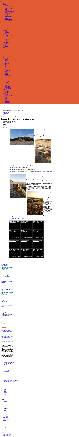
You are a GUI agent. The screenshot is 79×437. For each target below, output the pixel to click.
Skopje (6, 64)
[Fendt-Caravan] (5, 322)
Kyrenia (6, 90)
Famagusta (7, 91)
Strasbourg (7, 24)
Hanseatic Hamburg (8, 8)
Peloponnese (7, 78)
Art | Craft (5, 392)
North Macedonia (6, 63)
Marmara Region (8, 81)
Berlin (6, 7)
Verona (6, 41)
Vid (5, 55)
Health (5, 410)
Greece (4, 69)
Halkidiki (6, 74)
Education (5, 393)
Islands (6, 79)
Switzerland (5, 30)
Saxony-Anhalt (7, 13)
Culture (5, 387)
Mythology (5, 403)
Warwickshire (7, 102)
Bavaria (6, 5)
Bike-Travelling (6, 378)
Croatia (4, 51)
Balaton (6, 29)
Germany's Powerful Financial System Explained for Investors (9, 363)
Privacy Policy (5, 417)
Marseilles (7, 23)
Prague (6, 43)
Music (5, 391)
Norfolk (6, 98)
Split (5, 52)
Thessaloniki (7, 70)
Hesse (6, 9)
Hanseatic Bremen (8, 16)
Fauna (5, 411)
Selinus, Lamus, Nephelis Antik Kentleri (16, 218)
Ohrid (6, 66)
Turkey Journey (8, 88)
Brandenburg (7, 17)
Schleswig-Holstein (8, 19)
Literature (5, 388)
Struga (6, 67)
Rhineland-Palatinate (9, 12)
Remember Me (5, 431)
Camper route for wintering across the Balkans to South (7, 333)
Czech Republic (6, 42)
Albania (4, 57)
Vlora (6, 62)
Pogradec (6, 61)
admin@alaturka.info (5, 314)
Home (4, 3)
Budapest (6, 27)
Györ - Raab (7, 28)
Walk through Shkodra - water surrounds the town (7, 268)
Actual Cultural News (7, 370)
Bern (6, 33)
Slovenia (4, 45)
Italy (3, 38)
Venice (6, 39)
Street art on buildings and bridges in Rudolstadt (6, 276)
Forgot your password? (7, 434)
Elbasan (6, 58)
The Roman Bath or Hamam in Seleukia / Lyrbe (7, 301)
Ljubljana (6, 46)
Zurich (6, 31)
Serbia (4, 47)
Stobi (6, 68)
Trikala (6, 76)
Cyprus (4, 89)
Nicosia (6, 92)
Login (1, 1)
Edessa (6, 72)
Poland (4, 93)
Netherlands (5, 25)
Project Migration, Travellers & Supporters (11, 380)
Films (4, 390)
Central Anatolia (8, 85)
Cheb (6, 44)
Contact (4, 420)
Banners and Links (6, 419)
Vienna (6, 37)
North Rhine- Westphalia (9, 11)
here (10, 312)
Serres (6, 71)
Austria (4, 34)
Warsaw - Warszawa (8, 95)
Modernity (5, 402)
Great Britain (5, 97)
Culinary (5, 412)
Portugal (4, 103)
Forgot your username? (7, 435)
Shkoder (6, 60)
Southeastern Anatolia (9, 86)
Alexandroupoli (8, 75)
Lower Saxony (7, 10)
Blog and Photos (6, 371)
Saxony (6, 14)
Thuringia (6, 15)
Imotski (6, 54)
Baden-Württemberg (8, 6)
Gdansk (6, 94)
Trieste (6, 40)
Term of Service (5, 416)
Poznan (6, 96)
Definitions (5, 394)
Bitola (6, 65)
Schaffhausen (7, 32)
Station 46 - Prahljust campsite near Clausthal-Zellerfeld (7, 340)
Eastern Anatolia (8, 87)
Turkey (4, 80)
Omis (6, 53)
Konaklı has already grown (14, 167)
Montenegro (5, 56)
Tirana (6, 59)
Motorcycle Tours (6, 379)
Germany (4, 4)
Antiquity (5, 401)
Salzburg (6, 35)
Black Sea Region (8, 82)
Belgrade (6, 48)
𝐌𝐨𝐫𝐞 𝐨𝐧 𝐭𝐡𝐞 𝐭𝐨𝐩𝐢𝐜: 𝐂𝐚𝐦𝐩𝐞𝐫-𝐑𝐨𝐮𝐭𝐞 (7, 341)
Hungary (4, 26)
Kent (6, 99)
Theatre (5, 389)
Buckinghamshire (8, 100)
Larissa (6, 73)
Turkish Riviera (7, 84)
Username (3, 427)
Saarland (6, 18)
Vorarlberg (7, 36)
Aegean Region (8, 83)
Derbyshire (7, 101)
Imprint (4, 418)
